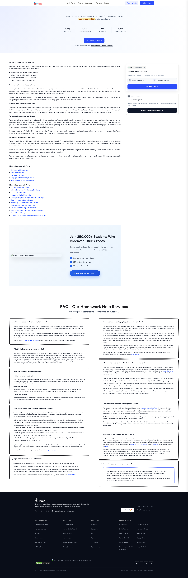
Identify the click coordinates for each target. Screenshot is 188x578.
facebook (138, 444)
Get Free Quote (151, 86)
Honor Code (67, 538)
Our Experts (95, 542)
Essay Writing (123, 524)
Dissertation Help (142, 524)
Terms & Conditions (69, 547)
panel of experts (168, 371)
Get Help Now (146, 3)
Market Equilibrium (17, 175)
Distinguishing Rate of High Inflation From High (27, 197)
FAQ (92, 533)
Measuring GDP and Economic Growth (24, 203)
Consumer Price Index (18, 192)
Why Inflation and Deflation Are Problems (25, 190)
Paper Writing (141, 533)
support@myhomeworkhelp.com (64, 511)
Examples (88, 3)
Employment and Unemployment (22, 178)
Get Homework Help (93, 40)
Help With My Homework (144, 547)
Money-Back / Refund (70, 529)
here (106, 446)
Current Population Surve (20, 187)
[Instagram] (151, 563)
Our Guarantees (68, 524)
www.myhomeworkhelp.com (30, 340)
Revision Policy (67, 533)
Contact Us (94, 529)
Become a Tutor (96, 547)
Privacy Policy (71, 475)
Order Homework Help (42, 524)
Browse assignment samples (151, 110)
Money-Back (133, 570)
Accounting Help (124, 538)
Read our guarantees (143, 510)
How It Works (70, 3)
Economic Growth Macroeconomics (23, 205)
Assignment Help (40, 529)
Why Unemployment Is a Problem (22, 180)
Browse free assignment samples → (102, 45)
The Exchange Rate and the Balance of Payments (28, 210)
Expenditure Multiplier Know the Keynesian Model (28, 215)
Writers (80, 3)
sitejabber (144, 444)
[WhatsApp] (137, 563)
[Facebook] (141, 563)
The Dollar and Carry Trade (20, 213)
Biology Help (141, 538)
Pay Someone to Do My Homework (126, 548)
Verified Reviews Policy (70, 542)
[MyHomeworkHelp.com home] (40, 500)
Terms (145, 570)
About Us (94, 524)
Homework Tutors (142, 529)
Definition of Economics (19, 170)
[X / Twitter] (146, 563)
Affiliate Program (40, 547)
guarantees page (53, 450)
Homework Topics (40, 542)
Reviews (99, 3)
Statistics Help (141, 542)
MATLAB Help (123, 533)
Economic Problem (17, 173)
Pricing (106, 3)
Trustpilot (155, 444)
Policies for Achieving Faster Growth (24, 208)
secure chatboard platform (149, 408)
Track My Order (132, 3)
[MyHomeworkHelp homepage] (41, 3)
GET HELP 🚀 (128, 510)
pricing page (135, 354)
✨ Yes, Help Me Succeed (85, 273)
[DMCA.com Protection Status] (42, 563)
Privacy (140, 570)
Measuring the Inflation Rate (21, 195)
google (132, 444)
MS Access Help (124, 542)
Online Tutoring (123, 529)
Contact (150, 570)
